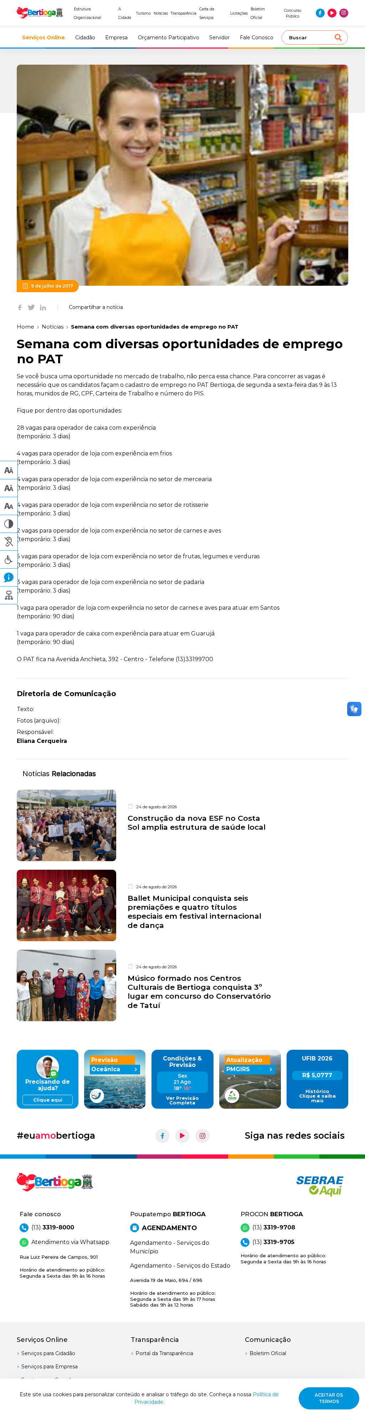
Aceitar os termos (329, 1398)
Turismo (143, 13)
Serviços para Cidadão (48, 1353)
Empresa (116, 37)
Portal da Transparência (164, 1353)
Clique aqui (47, 1100)
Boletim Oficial (268, 1353)
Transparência (183, 13)
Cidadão (85, 37)
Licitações (239, 13)
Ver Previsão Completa (182, 1100)
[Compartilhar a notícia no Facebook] (20, 307)
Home (25, 326)
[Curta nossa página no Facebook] (320, 13)
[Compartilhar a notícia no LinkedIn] (43, 307)
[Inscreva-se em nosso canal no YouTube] (332, 13)
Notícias (161, 13)
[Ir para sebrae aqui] (310, 1186)
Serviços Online (43, 37)
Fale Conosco (256, 37)
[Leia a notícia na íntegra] (182, 825)
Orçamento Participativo (168, 37)
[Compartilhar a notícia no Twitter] (31, 307)
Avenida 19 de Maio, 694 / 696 (173, 1292)
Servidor (219, 37)
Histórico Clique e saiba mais (317, 1096)
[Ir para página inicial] (40, 12)
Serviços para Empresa (49, 1366)
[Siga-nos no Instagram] (343, 13)
